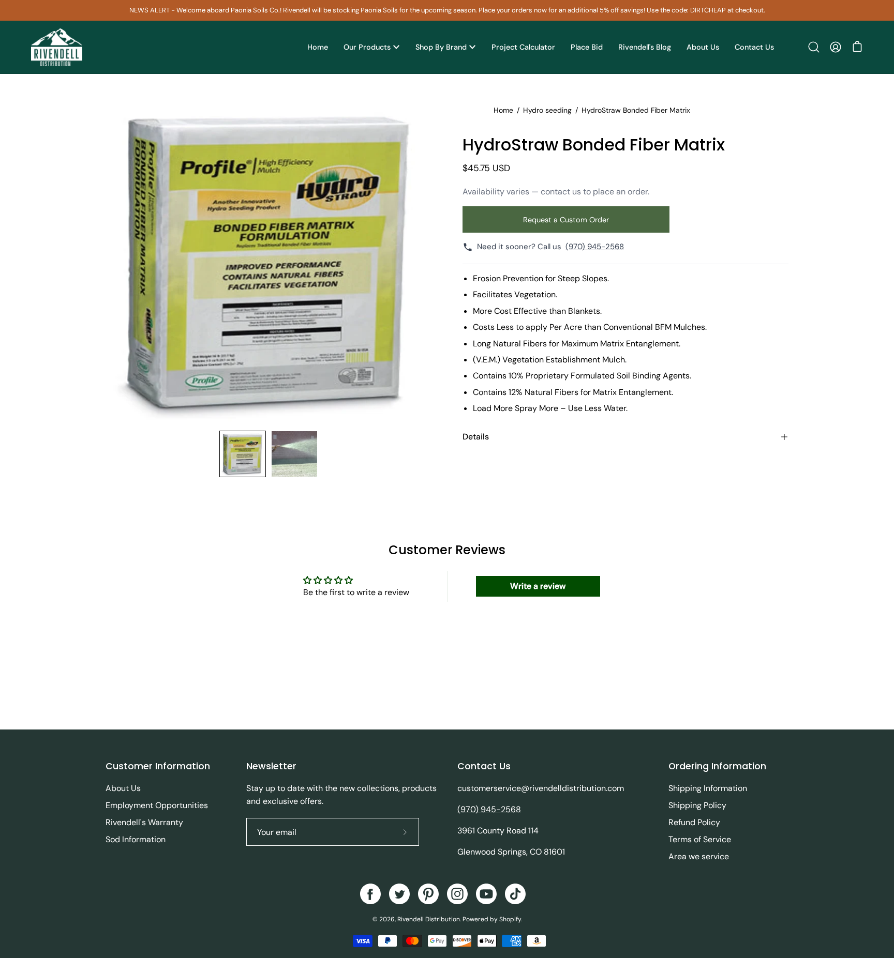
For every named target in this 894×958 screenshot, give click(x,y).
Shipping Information (707, 788)
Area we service (698, 856)
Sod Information (136, 839)
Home (503, 110)
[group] (447, 10)
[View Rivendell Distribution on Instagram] (457, 894)
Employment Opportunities (157, 805)
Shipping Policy (697, 805)
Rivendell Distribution (428, 919)
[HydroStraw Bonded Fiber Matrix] (242, 454)
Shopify (510, 919)
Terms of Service (699, 839)
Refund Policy (694, 822)
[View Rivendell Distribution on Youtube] (486, 894)
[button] (814, 47)
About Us (123, 788)
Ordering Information (717, 766)
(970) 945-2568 (594, 246)
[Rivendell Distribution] (57, 47)
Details (476, 436)
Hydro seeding (547, 110)
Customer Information (158, 766)
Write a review (537, 586)
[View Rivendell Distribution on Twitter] (399, 894)
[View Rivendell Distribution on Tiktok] (515, 894)
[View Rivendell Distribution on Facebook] (370, 894)
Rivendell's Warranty (144, 822)
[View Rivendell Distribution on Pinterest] (428, 894)
